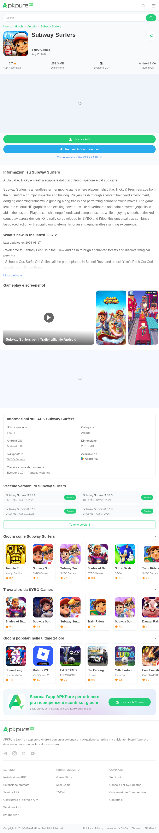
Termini (136, 828)
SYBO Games (40, 49)
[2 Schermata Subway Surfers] (143, 317)
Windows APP (12, 807)
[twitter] (24, 753)
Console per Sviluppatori (125, 784)
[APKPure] (18, 5)
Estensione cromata (16, 784)
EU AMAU (150, 828)
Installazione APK (14, 777)
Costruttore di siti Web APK (21, 799)
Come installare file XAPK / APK (77, 157)
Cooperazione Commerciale (127, 792)
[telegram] (5, 753)
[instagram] (14, 753)
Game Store (64, 777)
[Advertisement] (79, 103)
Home (7, 26)
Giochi (19, 26)
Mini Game (63, 784)
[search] (151, 17)
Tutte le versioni (79, 524)
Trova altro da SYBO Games (28, 590)
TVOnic (61, 792)
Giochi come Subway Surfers (29, 536)
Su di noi (115, 777)
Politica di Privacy (93, 828)
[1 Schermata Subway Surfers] (111, 317)
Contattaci (116, 799)
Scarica (70, 497)
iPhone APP (11, 814)
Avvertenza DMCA (117, 828)
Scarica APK (11, 792)
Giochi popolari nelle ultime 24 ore (33, 638)
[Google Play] (116, 459)
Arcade (32, 26)
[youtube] (33, 753)
